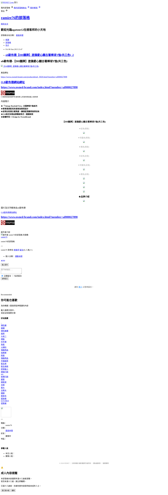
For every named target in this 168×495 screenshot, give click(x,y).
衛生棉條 (4, 366)
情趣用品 (4, 350)
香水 (3, 388)
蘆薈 (3, 379)
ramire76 (4, 237)
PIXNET (66, 463)
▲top (3, 260)
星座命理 (19, 35)
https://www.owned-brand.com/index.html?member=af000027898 (39, 87)
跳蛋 (3, 355)
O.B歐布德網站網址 (13, 82)
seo (2, 374)
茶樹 (3, 385)
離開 (13, 490)
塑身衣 (3, 396)
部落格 (8, 43)
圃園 (3, 393)
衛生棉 (3, 364)
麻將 (3, 334)
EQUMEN (5, 401)
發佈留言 (5, 279)
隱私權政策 (97, 463)
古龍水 (3, 390)
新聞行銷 (4, 377)
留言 (21, 250)
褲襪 (3, 328)
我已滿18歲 (5, 490)
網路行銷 (4, 372)
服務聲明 (106, 463)
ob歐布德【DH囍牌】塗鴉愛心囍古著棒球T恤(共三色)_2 (39, 54)
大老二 (3, 336)
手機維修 (4, 361)
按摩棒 (3, 353)
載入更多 (5, 265)
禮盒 (3, 339)
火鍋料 (3, 347)
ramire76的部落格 (15, 18)
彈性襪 (3, 325)
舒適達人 (4, 369)
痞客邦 (16, 250)
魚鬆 (3, 345)
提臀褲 (3, 403)
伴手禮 (3, 342)
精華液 (3, 382)
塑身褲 (3, 399)
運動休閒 (18, 256)
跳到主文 (4, 24)
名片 (7, 45)
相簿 (7, 40)
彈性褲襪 (4, 331)
